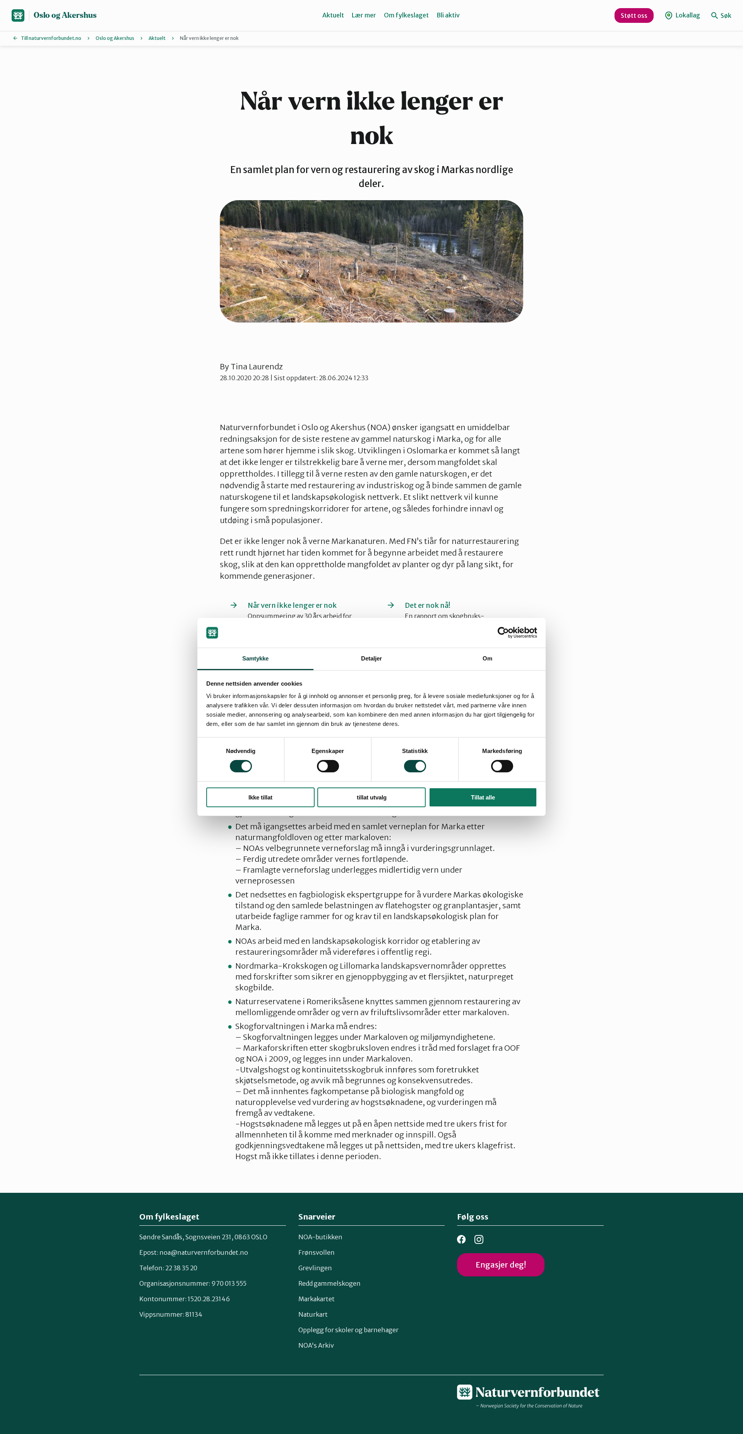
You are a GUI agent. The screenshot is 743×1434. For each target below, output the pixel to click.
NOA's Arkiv (316, 1345)
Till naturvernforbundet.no (51, 38)
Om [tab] (487, 658)
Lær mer (364, 15)
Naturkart (313, 1314)
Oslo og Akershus (65, 15)
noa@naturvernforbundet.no (203, 1252)
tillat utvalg (372, 797)
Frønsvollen (316, 1252)
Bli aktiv (448, 15)
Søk (725, 15)
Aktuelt (333, 15)
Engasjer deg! (501, 1264)
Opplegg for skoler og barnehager (348, 1330)
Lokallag (687, 15)
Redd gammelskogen (329, 1283)
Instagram (478, 1239)
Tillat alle (483, 797)
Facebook (461, 1239)
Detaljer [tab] (371, 658)
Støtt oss (634, 15)
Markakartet (316, 1299)
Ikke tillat (260, 797)
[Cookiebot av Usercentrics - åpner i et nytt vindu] (503, 632)
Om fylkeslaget (406, 15)
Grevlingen (315, 1268)
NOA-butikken (320, 1237)
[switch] (328, 766)
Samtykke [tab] (255, 658)
